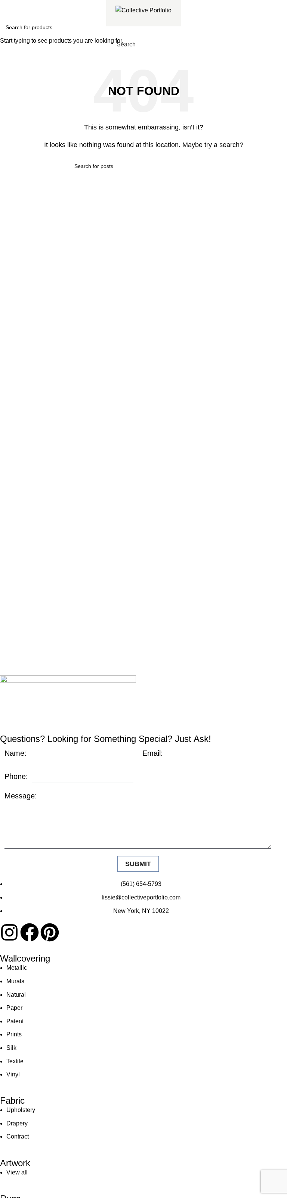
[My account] (161, 44)
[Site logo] (143, 10)
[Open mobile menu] (175, 44)
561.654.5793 (32, 5)
